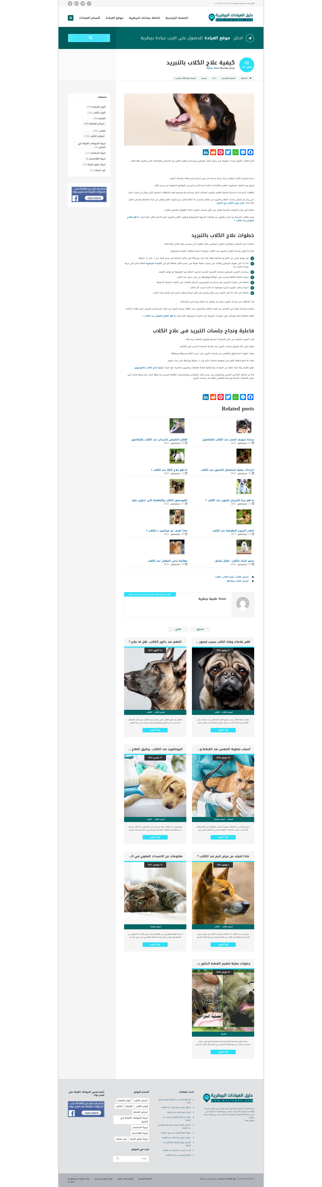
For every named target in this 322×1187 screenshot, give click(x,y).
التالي (178, 629)
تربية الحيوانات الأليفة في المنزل (91, 145)
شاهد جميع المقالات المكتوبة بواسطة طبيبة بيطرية (150, 594)
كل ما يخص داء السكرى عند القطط (177, 1150)
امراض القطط (97, 124)
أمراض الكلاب (242, 577)
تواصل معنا (249, 1120)
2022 (214, 78)
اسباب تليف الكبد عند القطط (179, 1112)
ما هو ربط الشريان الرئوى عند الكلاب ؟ (229, 500)
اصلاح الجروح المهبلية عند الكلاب (233, 530)
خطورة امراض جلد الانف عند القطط (176, 1137)
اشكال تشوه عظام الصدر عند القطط (176, 1107)
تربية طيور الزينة (96, 164)
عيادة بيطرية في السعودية (79, 1178)
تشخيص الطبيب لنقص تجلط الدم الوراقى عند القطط (174, 1126)
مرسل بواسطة (220, 68)
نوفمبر (204, 78)
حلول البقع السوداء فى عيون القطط (176, 1132)
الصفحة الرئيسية (176, 18)
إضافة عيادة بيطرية (125, 1178)
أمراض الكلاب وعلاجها (238, 581)
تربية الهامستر (97, 159)
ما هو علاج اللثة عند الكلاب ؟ (169, 469)
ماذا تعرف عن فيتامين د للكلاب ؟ (166, 530)
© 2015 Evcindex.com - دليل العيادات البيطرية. (236, 1178)
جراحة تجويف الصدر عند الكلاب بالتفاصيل (228, 439)
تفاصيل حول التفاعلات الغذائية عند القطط (177, 1144)
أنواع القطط (99, 107)
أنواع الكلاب (228, 577)
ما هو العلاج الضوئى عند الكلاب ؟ (159, 316)
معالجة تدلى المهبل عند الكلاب (167, 560)
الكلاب (218, 577)
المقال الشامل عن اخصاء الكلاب (178, 1155)
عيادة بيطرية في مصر (103, 1178)
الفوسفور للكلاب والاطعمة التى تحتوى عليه (159, 500)
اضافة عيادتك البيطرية (144, 18)
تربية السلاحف (97, 153)
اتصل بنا (71, 1181)
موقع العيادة (114, 18)
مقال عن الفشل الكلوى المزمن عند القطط (177, 1118)
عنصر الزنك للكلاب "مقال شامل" (234, 560)
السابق (200, 629)
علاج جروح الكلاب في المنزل (230, 203)
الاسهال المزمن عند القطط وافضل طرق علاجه (174, 1101)
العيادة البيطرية (154, 263)
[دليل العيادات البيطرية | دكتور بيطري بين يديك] (231, 17)
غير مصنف (99, 170)
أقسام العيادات (89, 18)
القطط (101, 118)
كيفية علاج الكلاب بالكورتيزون (149, 368)
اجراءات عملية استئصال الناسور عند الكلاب (227, 469)
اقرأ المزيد (223, 730)
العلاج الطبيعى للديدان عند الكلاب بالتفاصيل (159, 439)
